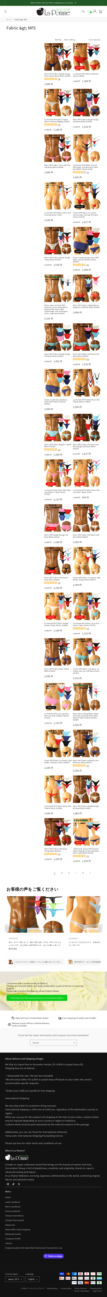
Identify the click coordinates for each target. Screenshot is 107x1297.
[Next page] (90, 873)
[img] (50, 79)
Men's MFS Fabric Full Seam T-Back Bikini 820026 (56, 579)
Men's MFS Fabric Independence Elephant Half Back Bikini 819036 (86, 306)
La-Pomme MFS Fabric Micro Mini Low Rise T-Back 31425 (86, 491)
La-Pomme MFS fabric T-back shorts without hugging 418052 (57, 120)
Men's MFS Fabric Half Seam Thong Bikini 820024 (55, 850)
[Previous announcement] (5, 3)
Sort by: (58, 39)
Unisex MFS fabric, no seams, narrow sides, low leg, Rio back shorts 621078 (85, 215)
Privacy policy (66, 1288)
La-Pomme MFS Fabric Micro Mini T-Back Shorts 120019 (86, 401)
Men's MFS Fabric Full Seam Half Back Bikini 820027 (86, 536)
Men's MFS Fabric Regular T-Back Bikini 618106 (57, 445)
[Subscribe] (74, 1043)
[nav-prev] (6, 928)
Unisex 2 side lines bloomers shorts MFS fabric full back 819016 (55, 402)
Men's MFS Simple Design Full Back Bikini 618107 (56, 536)
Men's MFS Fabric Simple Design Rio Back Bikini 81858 (86, 807)
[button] (5, 11)
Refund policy (52, 1288)
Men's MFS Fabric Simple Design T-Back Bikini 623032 (57, 259)
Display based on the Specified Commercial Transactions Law (33, 1247)
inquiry (8, 1243)
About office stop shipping (17, 1229)
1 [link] (54, 872)
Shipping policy (96, 1288)
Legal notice (97, 1291)
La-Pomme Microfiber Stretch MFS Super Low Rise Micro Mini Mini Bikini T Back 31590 (85, 167)
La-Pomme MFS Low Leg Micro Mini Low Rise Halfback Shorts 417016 (56, 716)
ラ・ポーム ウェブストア (35, 1288)
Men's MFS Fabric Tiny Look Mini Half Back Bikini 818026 (57, 166)
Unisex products (12, 1211)
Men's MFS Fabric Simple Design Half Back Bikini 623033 (86, 120)
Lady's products (12, 1202)
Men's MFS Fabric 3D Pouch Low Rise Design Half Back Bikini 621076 (86, 446)
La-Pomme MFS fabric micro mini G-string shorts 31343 (57, 214)
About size (10, 1225)
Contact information (82, 1291)
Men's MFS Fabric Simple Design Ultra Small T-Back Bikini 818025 (57, 75)
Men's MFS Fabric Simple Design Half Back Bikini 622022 (57, 355)
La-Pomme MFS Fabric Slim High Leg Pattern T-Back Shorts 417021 (57, 492)
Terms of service (81, 1288)
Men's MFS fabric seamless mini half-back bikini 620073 (86, 761)
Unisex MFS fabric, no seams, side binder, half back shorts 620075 (58, 761)
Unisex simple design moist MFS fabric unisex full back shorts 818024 (86, 260)
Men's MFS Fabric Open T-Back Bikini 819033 (56, 670)
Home (8, 1197)
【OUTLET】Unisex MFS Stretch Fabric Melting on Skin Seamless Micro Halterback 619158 (86, 851)
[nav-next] (100, 928)
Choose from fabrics (14, 1215)
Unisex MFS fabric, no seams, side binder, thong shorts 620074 (86, 579)
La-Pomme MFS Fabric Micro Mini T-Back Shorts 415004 (57, 807)
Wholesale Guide (13, 1234)
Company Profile (13, 1238)
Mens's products (12, 1206)
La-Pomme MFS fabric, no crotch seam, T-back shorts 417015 (86, 624)
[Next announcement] (102, 3)
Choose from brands (14, 1220)
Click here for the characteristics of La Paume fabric (36, 997)
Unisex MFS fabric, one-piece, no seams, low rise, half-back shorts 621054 (86, 671)
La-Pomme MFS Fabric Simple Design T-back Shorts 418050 (56, 624)
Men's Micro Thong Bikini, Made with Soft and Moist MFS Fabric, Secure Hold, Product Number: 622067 (86, 717)
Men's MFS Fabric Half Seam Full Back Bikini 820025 (86, 355)
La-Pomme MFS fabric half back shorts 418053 (85, 75)
